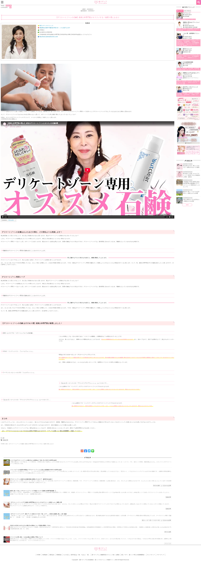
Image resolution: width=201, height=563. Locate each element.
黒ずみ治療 (156, 485)
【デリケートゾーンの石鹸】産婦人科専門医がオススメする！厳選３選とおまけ (31, 443)
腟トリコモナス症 (155, 520)
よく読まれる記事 (166, 485)
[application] (87, 170)
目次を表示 (11, 220)
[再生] (3, 217)
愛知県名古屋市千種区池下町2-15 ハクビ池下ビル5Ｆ (54, 27)
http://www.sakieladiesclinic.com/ (48, 36)
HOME (3, 443)
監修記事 (8, 5)
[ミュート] (170, 217)
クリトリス (168, 543)
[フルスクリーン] (172, 217)
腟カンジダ (145, 520)
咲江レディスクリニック (46, 25)
